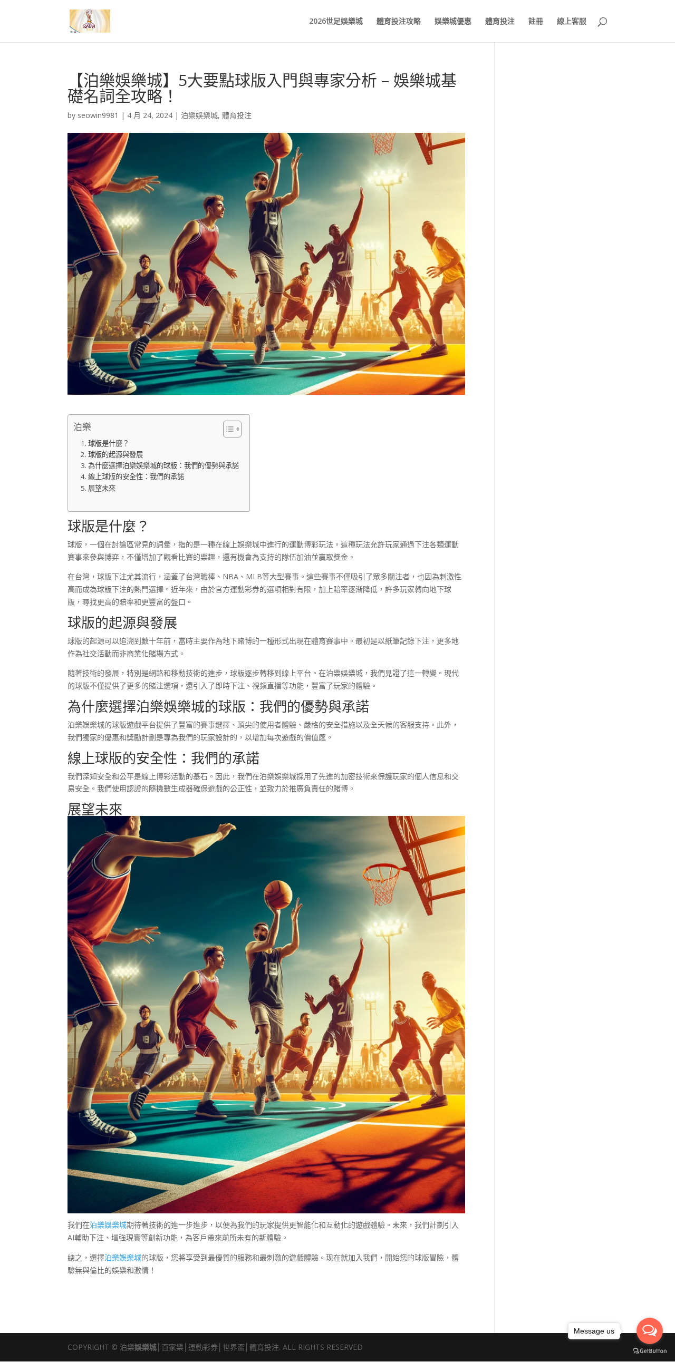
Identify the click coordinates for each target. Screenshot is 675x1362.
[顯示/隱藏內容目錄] (227, 429)
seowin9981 (98, 115)
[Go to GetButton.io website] (650, 1351)
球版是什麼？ (108, 443)
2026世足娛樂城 (336, 21)
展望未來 (101, 488)
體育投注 (500, 21)
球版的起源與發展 (115, 454)
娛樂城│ (147, 1347)
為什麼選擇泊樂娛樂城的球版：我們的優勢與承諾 (163, 465)
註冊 (535, 21)
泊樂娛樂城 (199, 115)
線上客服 (571, 21)
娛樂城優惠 (453, 21)
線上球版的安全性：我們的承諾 (136, 476)
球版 (81, 526)
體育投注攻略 (399, 21)
